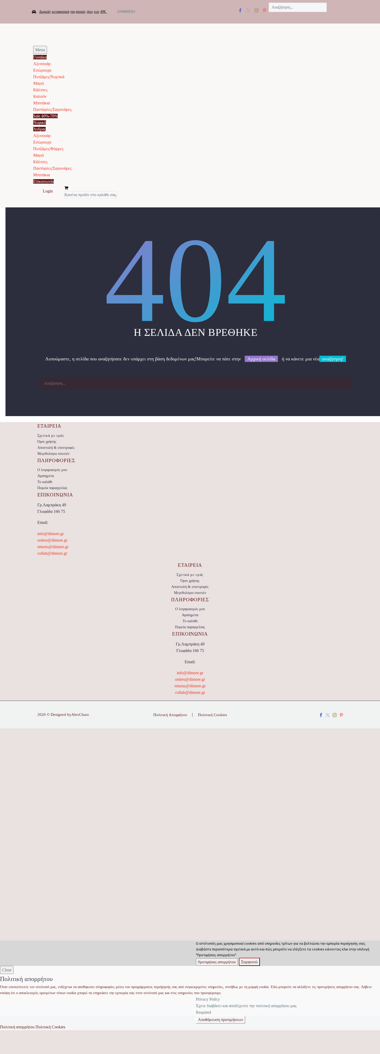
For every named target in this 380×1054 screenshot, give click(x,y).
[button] (308, 16)
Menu (40, 50)
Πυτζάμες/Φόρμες (48, 148)
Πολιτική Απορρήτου (170, 715)
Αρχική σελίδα (261, 358)
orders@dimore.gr (52, 540)
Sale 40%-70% (45, 116)
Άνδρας (39, 129)
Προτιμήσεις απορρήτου (217, 962)
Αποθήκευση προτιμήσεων (220, 1019)
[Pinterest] (341, 715)
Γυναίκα (40, 57)
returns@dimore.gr (52, 547)
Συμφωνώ (249, 962)
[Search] (347, 383)
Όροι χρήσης (46, 442)
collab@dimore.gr (52, 553)
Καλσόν (39, 96)
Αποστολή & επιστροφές (56, 448)
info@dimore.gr (50, 533)
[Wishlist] (58, 191)
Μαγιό (38, 83)
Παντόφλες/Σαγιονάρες (52, 109)
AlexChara (80, 714)
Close (6, 970)
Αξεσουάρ (42, 63)
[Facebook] (240, 10)
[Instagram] (256, 10)
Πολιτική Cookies (212, 715)
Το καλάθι (44, 482)
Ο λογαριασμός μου (52, 470)
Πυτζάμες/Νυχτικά (48, 77)
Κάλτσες (40, 90)
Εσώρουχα (42, 70)
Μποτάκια (41, 103)
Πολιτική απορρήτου (17, 1027)
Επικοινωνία (43, 181)
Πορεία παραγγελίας (52, 488)
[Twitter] (248, 10)
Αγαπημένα (45, 476)
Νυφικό (39, 122)
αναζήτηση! (332, 358)
